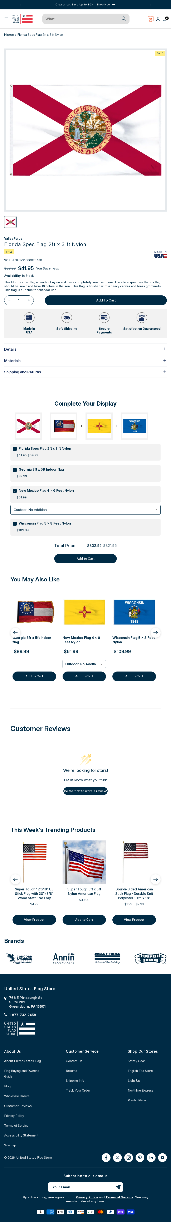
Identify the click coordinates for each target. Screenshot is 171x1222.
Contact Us (74, 1061)
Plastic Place (137, 1100)
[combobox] (81, 19)
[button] (6, 18)
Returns (71, 1071)
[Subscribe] (118, 1187)
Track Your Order (78, 1090)
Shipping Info (75, 1081)
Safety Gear (136, 1061)
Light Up (134, 1081)
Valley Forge (13, 238)
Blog (7, 1086)
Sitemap (10, 1145)
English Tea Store (140, 1071)
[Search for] (124, 18)
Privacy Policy (14, 1116)
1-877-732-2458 (22, 1015)
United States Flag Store (34, 1157)
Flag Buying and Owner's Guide (21, 1073)
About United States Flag (22, 1061)
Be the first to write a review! (85, 791)
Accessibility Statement (21, 1135)
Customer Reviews (18, 1106)
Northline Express (140, 1090)
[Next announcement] (150, 4)
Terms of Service (16, 1126)
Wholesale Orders (17, 1096)
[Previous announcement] (20, 4)
